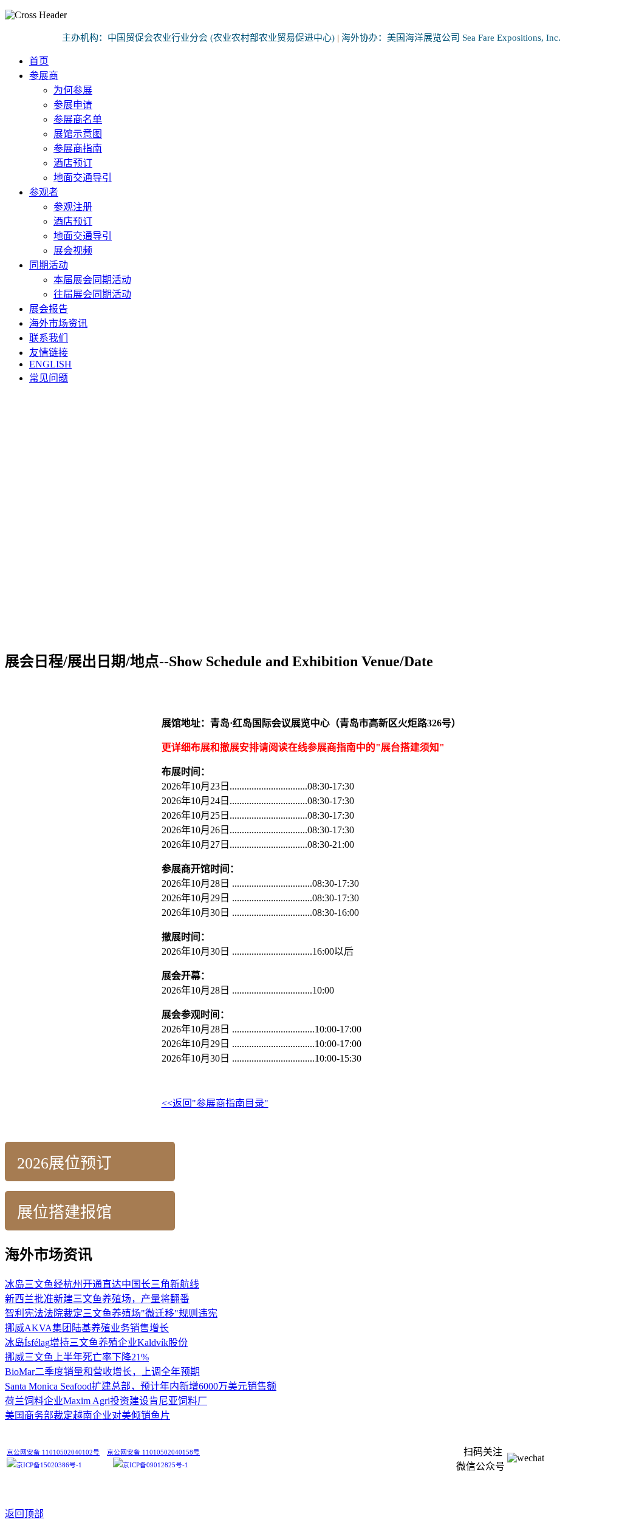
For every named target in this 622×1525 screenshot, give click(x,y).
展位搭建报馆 (64, 1212)
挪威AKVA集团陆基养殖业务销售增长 (87, 1328)
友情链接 (48, 352)
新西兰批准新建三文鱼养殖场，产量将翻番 (97, 1299)
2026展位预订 (64, 1163)
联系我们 (48, 338)
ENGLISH (50, 364)
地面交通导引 (82, 177)
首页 (39, 61)
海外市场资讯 (58, 323)
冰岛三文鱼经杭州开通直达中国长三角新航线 (102, 1284)
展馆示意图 (77, 134)
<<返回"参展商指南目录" (215, 1103)
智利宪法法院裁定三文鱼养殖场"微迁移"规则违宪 (111, 1313)
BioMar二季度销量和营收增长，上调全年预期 (102, 1371)
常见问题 (48, 378)
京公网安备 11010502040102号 (53, 1452)
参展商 (43, 75)
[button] (311, 608)
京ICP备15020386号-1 (49, 1465)
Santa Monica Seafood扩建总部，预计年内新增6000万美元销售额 (140, 1386)
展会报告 (48, 309)
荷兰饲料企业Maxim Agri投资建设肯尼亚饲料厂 (106, 1401)
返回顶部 (24, 1514)
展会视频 (72, 250)
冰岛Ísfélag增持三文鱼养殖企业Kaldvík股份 (96, 1342)
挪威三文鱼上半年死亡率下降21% (77, 1357)
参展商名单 (77, 119)
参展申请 (72, 105)
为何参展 (72, 90)
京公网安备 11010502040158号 (153, 1452)
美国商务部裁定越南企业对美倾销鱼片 (87, 1415)
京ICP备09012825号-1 (155, 1465)
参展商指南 (77, 148)
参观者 (43, 192)
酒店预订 (72, 163)
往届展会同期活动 (92, 294)
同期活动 (48, 265)
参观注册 (72, 207)
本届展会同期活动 (92, 280)
